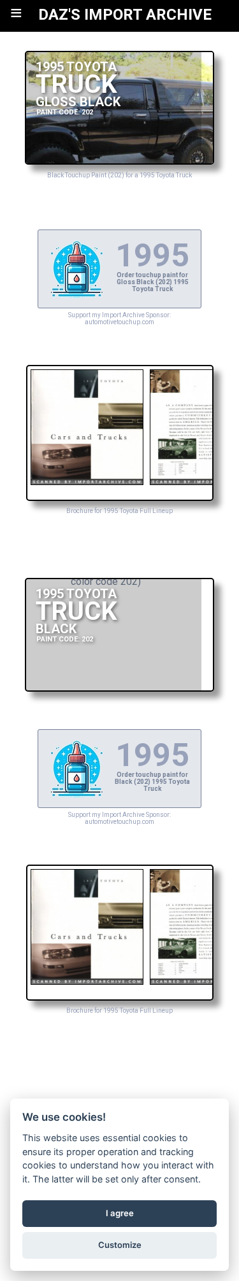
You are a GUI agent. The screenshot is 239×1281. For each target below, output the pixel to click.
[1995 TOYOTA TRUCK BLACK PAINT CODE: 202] (119, 688)
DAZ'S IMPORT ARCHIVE (125, 15)
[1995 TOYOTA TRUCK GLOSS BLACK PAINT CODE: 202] (119, 161)
